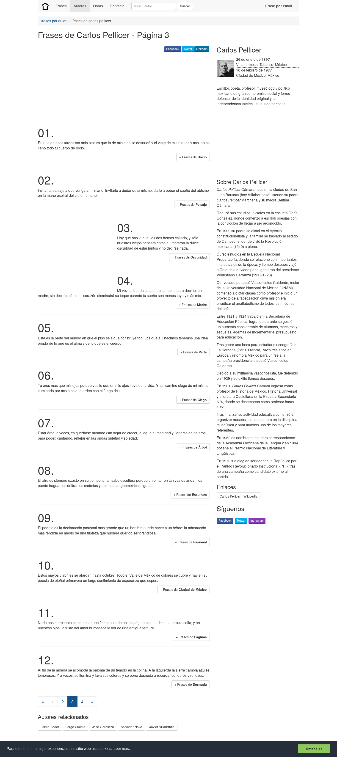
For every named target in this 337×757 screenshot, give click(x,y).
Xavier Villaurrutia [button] (161, 726)
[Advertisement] (121, 88)
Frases (61, 5)
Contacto (117, 5)
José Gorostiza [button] (103, 726)
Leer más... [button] (123, 749)
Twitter (187, 49)
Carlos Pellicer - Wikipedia (238, 496)
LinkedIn (201, 49)
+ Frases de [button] (193, 157)
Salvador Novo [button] (131, 726)
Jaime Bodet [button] (50, 726)
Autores (80, 5)
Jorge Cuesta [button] (75, 726)
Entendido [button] (314, 749)
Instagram (257, 520)
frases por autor (53, 20)
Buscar (185, 6)
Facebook (172, 49)
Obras (98, 5)
